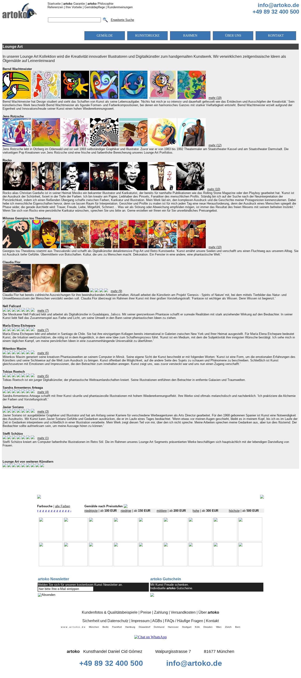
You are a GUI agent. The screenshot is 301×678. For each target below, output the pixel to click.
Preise (145, 612)
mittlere (162, 510)
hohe (196, 510)
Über (208, 612)
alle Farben (62, 506)
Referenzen (55, 7)
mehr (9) (116, 291)
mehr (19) (215, 98)
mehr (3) (43, 411)
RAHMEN (190, 35)
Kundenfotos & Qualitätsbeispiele (110, 612)
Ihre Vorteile (74, 7)
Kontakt (212, 621)
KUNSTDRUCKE (147, 35)
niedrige (126, 510)
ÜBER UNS (233, 35)
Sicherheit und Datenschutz (105, 621)
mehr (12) (215, 145)
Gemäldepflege (94, 7)
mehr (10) (213, 189)
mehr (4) (43, 392)
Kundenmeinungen (120, 7)
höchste (234, 510)
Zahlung (161, 612)
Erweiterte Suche (122, 20)
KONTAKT (276, 35)
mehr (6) (43, 353)
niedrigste (91, 510)
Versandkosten (183, 612)
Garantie (74, 3)
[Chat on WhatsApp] (150, 637)
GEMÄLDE (105, 35)
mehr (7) (43, 310)
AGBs (157, 621)
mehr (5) (43, 376)
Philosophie (100, 3)
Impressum (140, 621)
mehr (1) (43, 438)
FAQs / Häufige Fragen (184, 621)
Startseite (54, 3)
